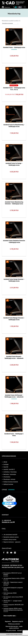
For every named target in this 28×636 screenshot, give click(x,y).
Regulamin (8, 621)
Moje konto (7, 7)
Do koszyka (14, 62)
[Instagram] (15, 552)
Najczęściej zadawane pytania (11, 537)
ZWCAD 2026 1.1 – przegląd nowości (12, 601)
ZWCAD (5, 462)
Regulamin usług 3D (17, 621)
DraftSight (5, 464)
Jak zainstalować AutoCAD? (10, 534)
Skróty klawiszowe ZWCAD (9, 593)
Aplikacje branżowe (8, 484)
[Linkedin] (7, 552)
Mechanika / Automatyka (9, 474)
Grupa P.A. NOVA (11, 630)
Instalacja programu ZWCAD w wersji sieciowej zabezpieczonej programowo (13, 609)
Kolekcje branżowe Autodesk (10, 482)
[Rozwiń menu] (24, 7)
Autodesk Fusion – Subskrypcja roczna (14, 47)
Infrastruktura (6, 477)
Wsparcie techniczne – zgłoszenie (11, 542)
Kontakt (19, 630)
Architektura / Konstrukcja (10, 472)
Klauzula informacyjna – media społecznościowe (14, 627)
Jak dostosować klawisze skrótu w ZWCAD (13, 578)
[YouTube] (11, 552)
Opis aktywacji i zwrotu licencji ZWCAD (13, 597)
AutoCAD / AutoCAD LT (9, 469)
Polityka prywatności (14, 624)
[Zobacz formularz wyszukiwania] (20, 7)
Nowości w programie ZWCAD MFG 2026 (13, 604)
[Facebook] (4, 552)
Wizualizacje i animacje (9, 479)
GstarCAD (5, 467)
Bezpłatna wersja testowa (9, 539)
